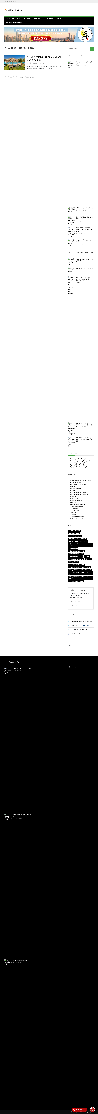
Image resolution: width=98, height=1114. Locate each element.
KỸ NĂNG (37, 18)
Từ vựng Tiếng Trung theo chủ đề (80, 573)
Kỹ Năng (73, 496)
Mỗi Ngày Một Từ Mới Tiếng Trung (78, 544)
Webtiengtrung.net (88, 1112)
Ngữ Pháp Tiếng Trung (77, 504)
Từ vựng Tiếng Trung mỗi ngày (80, 570)
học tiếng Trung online (77, 538)
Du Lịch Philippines (76, 488)
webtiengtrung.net (83, 629)
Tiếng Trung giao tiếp (77, 551)
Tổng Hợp (73, 512)
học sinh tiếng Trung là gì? (78, 467)
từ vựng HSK (73, 562)
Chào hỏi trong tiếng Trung (84, 208)
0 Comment (41, 63)
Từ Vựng (88, 559)
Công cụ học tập (75, 482)
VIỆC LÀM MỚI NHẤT (77, 518)
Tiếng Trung (73, 548)
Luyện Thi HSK (75, 498)
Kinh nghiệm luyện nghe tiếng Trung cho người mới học (84, 229)
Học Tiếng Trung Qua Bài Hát (79, 492)
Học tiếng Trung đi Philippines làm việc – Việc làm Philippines (84, 424)
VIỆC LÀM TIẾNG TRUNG (14, 22)
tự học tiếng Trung (76, 581)
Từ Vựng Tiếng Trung (77, 516)
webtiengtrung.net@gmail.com (82, 621)
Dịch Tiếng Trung (75, 486)
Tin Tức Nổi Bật (75, 510)
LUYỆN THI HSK (49, 18)
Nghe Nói (73, 502)
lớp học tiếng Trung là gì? (78, 465)
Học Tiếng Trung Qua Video (79, 494)
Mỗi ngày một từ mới (76, 500)
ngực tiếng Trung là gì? (77, 463)
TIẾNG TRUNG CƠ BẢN (23, 18)
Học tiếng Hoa (74, 533)
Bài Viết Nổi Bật (74, 530)
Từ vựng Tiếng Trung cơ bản (79, 567)
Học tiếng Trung (75, 536)
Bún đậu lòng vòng (71, 667)
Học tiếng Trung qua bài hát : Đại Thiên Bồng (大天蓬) (84, 439)
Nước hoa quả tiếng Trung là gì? (80, 461)
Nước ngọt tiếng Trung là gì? (79, 459)
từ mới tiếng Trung (76, 559)
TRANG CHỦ (10, 18)
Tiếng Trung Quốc (75, 556)
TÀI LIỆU (59, 18)
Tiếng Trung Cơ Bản (76, 506)
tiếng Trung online (76, 554)
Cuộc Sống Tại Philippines (78, 484)
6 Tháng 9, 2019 (32, 63)
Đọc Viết (73, 490)
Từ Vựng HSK (74, 514)
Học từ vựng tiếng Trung (78, 541)
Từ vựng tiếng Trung (76, 564)
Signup (74, 605)
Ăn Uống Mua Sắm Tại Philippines (80, 480)
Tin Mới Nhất (74, 508)
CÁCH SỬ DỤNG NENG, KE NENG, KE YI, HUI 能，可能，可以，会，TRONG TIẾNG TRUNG (84, 279)
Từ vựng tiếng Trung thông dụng (79, 577)
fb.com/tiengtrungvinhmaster (84, 634)
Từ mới (86, 556)
